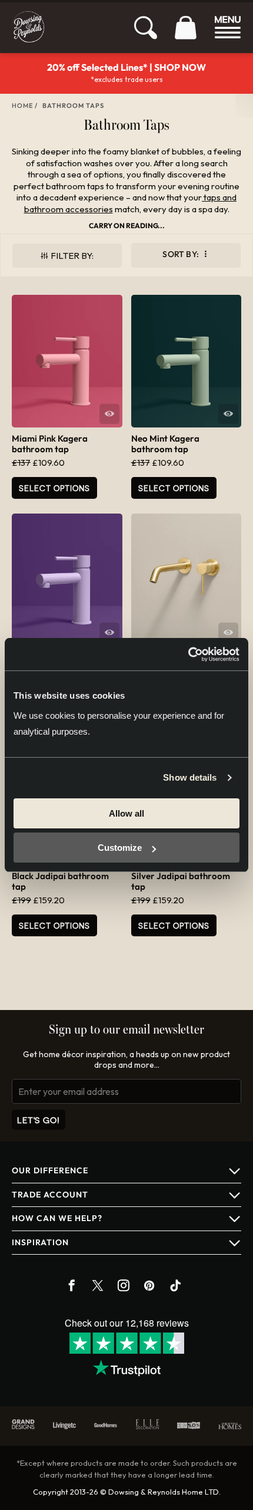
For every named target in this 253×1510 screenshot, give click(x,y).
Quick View (109, 414)
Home (22, 105)
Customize (120, 848)
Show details (190, 777)
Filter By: (72, 255)
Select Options (54, 487)
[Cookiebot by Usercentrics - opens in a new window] (188, 654)
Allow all (126, 813)
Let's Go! (38, 1120)
